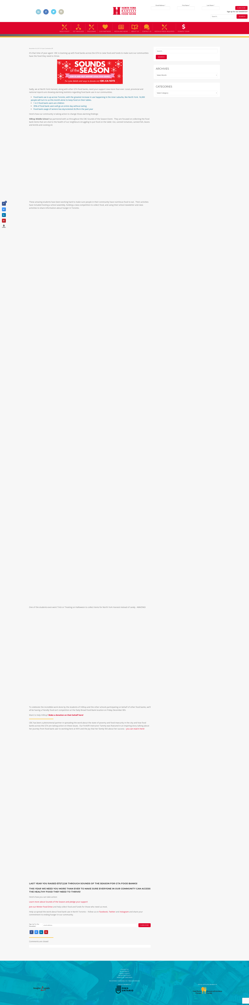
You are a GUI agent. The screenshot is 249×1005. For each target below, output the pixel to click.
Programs (91, 31)
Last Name (210, 5)
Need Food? (65, 31)
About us (135, 31)
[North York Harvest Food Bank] (124, 11)
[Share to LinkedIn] (41, 933)
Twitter (112, 911)
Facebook (103, 911)
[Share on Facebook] (31, 933)
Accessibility (124, 971)
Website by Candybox (124, 977)
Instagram (124, 911)
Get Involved (78, 31)
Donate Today (183, 31)
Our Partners (105, 31)
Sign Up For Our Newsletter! (34, 925)
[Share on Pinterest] (46, 933)
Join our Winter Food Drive (41, 906)
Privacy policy (124, 973)
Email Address (160, 5)
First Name (186, 5)
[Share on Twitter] (36, 933)
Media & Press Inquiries (164, 31)
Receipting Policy (124, 975)
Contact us (146, 31)
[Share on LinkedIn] (4, 216)
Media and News (121, 31)
